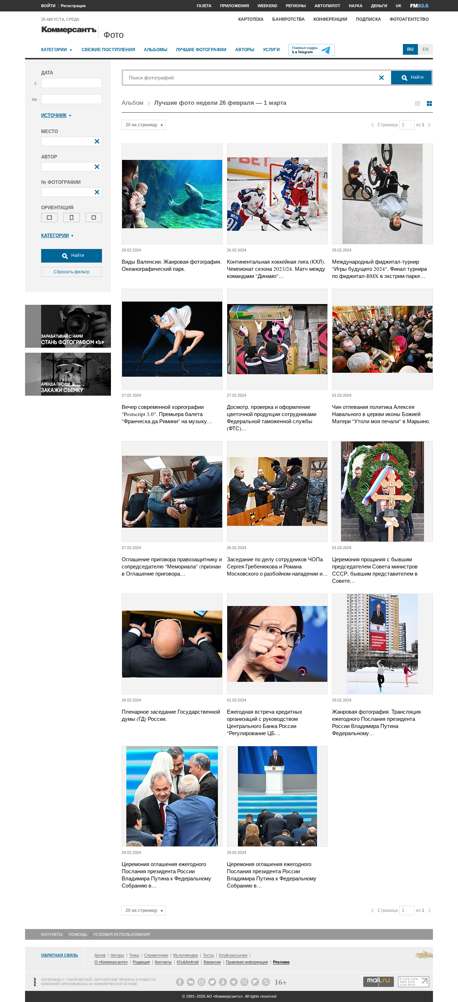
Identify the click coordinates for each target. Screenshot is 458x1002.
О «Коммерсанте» (111, 962)
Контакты (52, 934)
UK (398, 6)
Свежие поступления (108, 49)
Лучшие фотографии (201, 49)
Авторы (244, 49)
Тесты (208, 955)
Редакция (141, 962)
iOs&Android (188, 962)
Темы (134, 955)
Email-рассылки (233, 955)
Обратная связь (59, 955)
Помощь (78, 934)
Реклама (281, 962)
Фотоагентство (409, 19)
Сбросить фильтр (71, 271)
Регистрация (73, 6)
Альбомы (155, 49)
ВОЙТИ (48, 6)
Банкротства (288, 19)
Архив (100, 955)
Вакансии (212, 962)
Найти (77, 255)
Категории (54, 49)
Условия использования (121, 934)
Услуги (271, 49)
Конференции (330, 19)
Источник (54, 115)
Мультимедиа (185, 955)
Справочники (156, 955)
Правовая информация (247, 962)
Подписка (368, 19)
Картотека (251, 19)
